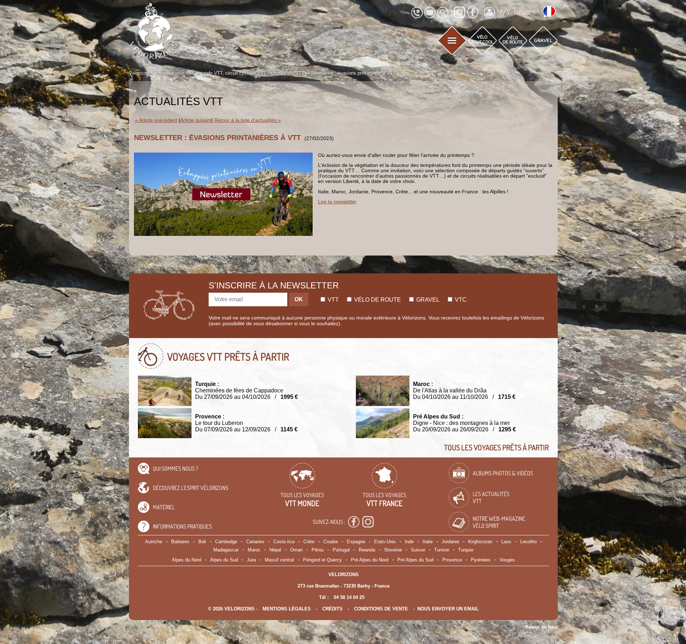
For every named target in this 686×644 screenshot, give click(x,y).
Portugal (341, 550)
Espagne (356, 541)
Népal (275, 550)
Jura (251, 560)
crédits (332, 608)
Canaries (255, 541)
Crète (308, 541)
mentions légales (287, 608)
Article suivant (196, 120)
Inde (409, 541)
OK (298, 299)
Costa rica (283, 541)
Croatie (330, 541)
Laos (506, 541)
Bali (202, 541)
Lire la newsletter (337, 201)
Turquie (465, 550)
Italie (428, 541)
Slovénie (393, 550)
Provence (452, 560)
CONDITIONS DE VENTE (381, 608)
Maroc (254, 550)
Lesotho (528, 541)
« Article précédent (156, 120)
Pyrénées (481, 560)
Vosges (507, 560)
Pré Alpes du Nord (369, 560)
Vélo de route (377, 300)
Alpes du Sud (224, 560)
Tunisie (441, 550)
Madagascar (226, 550)
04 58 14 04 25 (349, 597)
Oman (296, 550)
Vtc (460, 300)
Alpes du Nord (186, 560)
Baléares (180, 541)
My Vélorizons (516, 11)
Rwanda (367, 550)
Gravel (427, 300)
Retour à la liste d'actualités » (247, 120)
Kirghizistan (480, 541)
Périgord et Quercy (322, 560)
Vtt (332, 300)
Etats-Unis (385, 541)
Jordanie (450, 541)
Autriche (153, 541)
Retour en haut (541, 627)
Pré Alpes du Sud (415, 560)
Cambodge (226, 541)
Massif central (279, 560)
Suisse (418, 550)
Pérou (318, 550)
